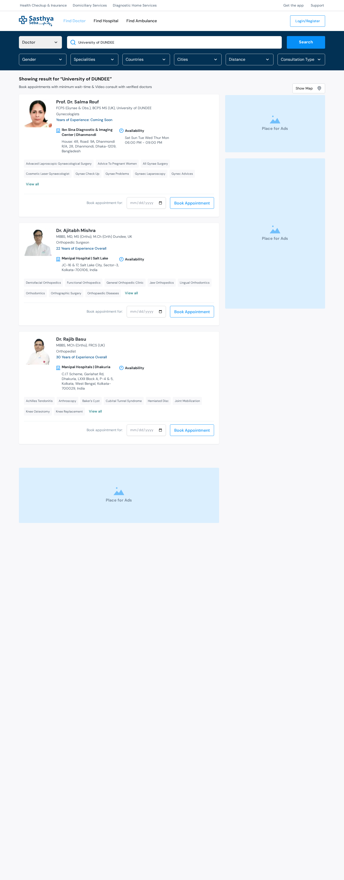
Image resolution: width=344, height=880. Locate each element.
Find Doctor (74, 20)
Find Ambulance (141, 20)
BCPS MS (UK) (103, 108)
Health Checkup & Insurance (43, 5)
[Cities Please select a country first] (198, 59)
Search (306, 42)
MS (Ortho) (82, 236)
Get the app (293, 5)
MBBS (60, 236)
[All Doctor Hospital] (40, 42)
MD (69, 236)
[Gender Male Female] (42, 59)
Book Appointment (192, 203)
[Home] (36, 20)
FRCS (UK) (97, 345)
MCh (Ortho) (77, 345)
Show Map (304, 88)
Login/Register (307, 21)
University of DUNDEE (134, 108)
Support (317, 5)
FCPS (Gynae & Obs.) (73, 108)
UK (130, 236)
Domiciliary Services (90, 5)
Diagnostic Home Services (135, 5)
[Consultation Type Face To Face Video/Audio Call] (301, 59)
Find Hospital (106, 20)
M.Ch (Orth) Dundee (109, 236)
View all (32, 184)
